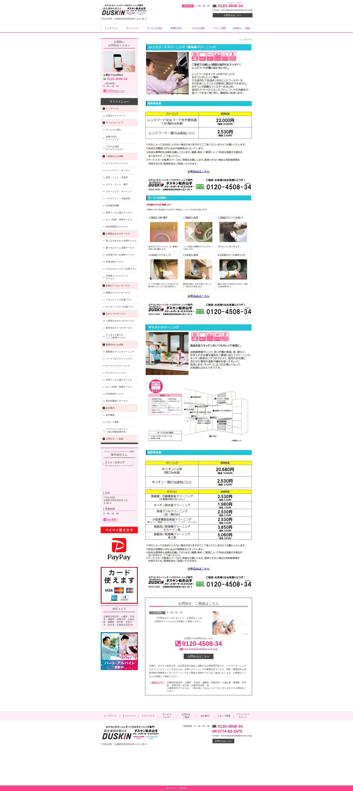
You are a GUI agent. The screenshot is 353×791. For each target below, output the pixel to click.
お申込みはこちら (199, 171)
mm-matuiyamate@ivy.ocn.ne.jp (236, 10)
